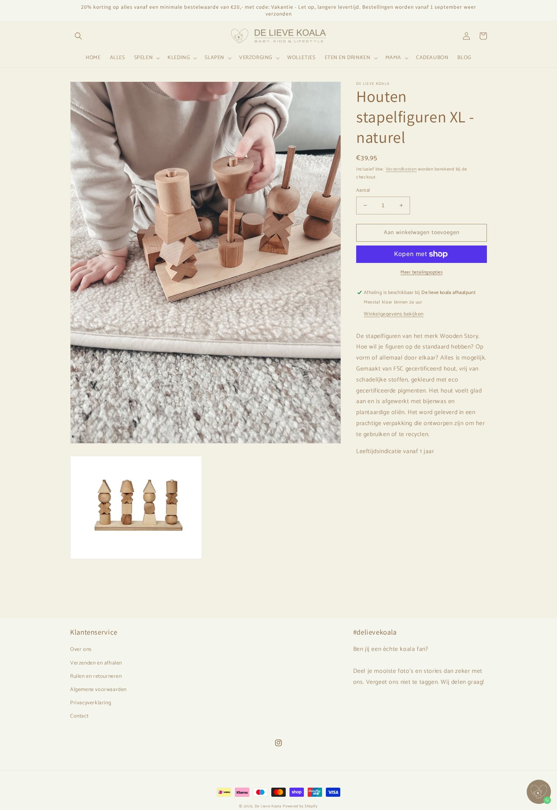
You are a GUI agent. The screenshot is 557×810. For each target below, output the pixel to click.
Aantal (363, 190)
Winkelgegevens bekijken (394, 314)
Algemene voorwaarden (98, 689)
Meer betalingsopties (422, 272)
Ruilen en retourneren (96, 676)
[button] (78, 36)
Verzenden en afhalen (96, 663)
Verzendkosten (401, 169)
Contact (79, 716)
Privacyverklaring (90, 703)
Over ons (81, 649)
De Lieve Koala (268, 806)
